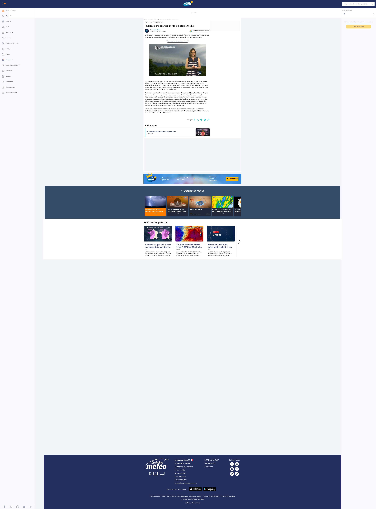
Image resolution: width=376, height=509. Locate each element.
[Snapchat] (232, 469)
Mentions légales (155, 496)
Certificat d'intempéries (184, 466)
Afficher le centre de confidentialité (193, 499)
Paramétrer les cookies (228, 496)
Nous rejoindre (180, 476)
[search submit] (373, 4)
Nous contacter (180, 480)
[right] (239, 202)
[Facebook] (232, 464)
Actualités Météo (152, 19)
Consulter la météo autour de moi (177, 41)
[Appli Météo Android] (209, 489)
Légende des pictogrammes (186, 483)
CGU (163, 496)
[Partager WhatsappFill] (205, 120)
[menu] (4, 3)
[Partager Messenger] (201, 120)
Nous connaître (180, 473)
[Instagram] (237, 469)
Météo (145, 19)
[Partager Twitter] (198, 120)
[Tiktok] (237, 474)
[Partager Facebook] (194, 120)
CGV (168, 496)
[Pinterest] (232, 474)
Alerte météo (180, 470)
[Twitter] (237, 464)
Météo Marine (210, 463)
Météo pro (209, 466)
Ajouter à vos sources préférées (201, 30)
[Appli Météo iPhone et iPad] (195, 489)
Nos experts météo (182, 463)
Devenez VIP (233, 179)
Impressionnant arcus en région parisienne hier (167, 19)
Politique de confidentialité (211, 496)
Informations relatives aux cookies (190, 496)
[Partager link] (208, 120)
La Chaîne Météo (156, 30)
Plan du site (175, 496)
